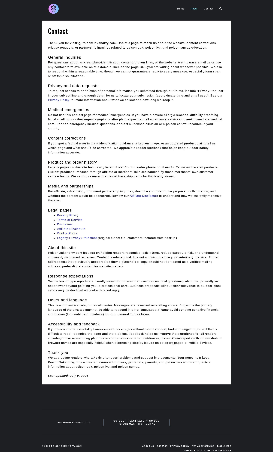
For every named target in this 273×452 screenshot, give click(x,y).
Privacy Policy (59, 100)
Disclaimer (65, 224)
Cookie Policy (67, 233)
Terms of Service (70, 219)
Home (180, 8)
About (194, 8)
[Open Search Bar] (220, 8)
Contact (208, 8)
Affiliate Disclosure (144, 195)
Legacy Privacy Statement (77, 238)
